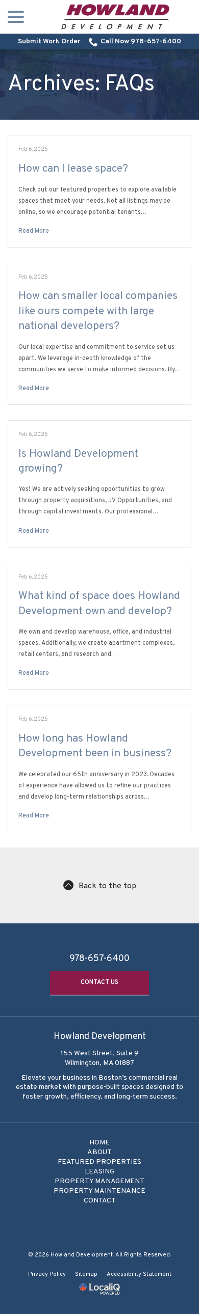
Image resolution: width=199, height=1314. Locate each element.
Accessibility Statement (139, 1274)
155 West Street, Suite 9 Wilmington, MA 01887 (99, 1058)
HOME (99, 1142)
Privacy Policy (47, 1274)
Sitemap (86, 1274)
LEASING (99, 1171)
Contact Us (99, 982)
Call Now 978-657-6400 (141, 41)
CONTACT (100, 1200)
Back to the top (107, 886)
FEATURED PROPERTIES (99, 1162)
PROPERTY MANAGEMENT (99, 1181)
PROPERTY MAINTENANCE (99, 1191)
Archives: (81, 84)
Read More (33, 231)
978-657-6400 (99, 959)
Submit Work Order (49, 41)
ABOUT (99, 1152)
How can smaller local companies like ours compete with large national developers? (98, 311)
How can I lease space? (73, 169)
